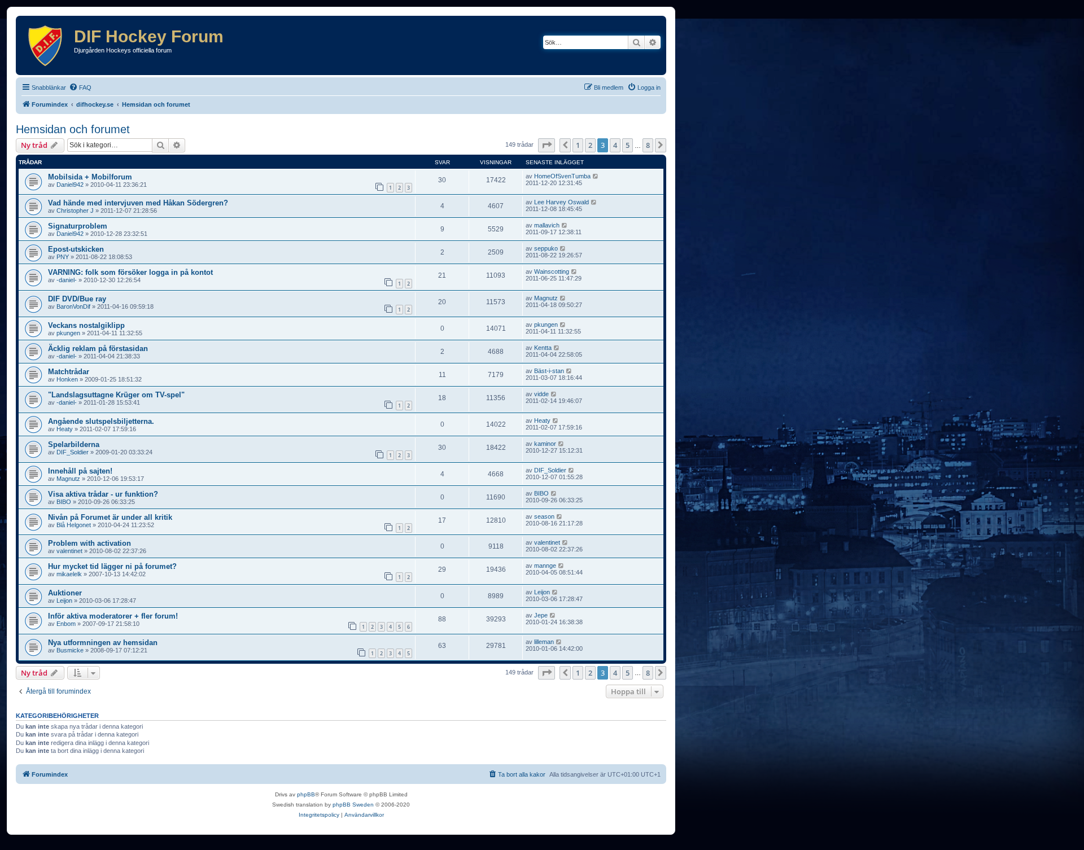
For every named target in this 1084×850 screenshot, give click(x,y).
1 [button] (578, 145)
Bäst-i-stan (549, 370)
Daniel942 (70, 184)
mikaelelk (69, 574)
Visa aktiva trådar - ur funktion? (103, 494)
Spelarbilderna (73, 444)
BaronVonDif (73, 306)
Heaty (64, 429)
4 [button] (615, 145)
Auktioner (65, 593)
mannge (545, 565)
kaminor (545, 443)
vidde (541, 394)
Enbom (66, 623)
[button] (546, 145)
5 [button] (628, 145)
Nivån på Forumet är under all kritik (110, 517)
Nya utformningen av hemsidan (103, 642)
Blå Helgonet (73, 525)
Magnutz (546, 298)
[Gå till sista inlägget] (596, 176)
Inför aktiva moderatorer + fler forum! (113, 616)
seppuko (546, 248)
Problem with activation (89, 543)
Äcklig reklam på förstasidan (98, 348)
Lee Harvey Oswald (561, 202)
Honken (67, 379)
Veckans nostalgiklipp (86, 325)
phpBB (306, 794)
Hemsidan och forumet (73, 129)
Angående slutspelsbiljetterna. (101, 421)
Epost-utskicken (76, 249)
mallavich (547, 225)
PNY (62, 256)
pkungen (68, 333)
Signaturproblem (77, 226)
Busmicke (70, 650)
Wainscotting (551, 271)
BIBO (63, 501)
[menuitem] (80, 87)
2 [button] (590, 145)
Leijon (64, 600)
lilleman (544, 641)
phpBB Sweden (353, 804)
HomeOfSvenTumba (562, 176)
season (544, 516)
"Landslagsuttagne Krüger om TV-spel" (116, 395)
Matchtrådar (68, 371)
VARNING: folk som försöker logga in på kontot (130, 272)
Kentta (543, 347)
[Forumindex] (46, 45)
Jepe (541, 615)
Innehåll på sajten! (80, 471)
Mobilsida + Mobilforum (90, 177)
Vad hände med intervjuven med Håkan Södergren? (138, 203)
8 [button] (648, 145)
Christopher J (75, 210)
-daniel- (66, 280)
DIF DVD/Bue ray (77, 299)
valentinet (69, 550)
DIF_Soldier (72, 452)
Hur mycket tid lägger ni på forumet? (112, 566)
